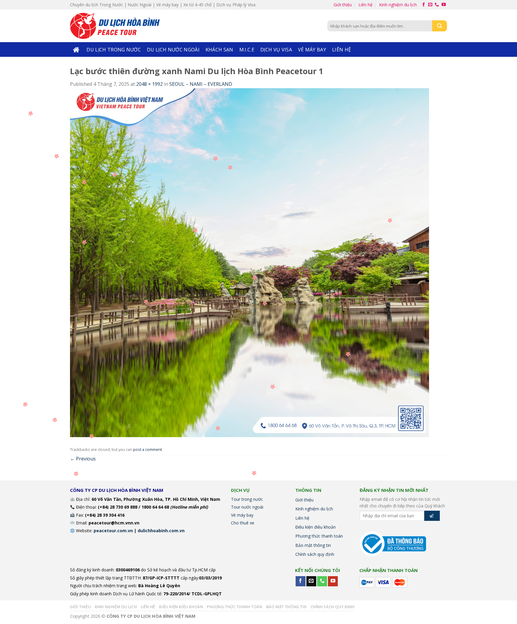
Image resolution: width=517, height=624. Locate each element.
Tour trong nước (247, 499)
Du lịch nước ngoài (173, 49)
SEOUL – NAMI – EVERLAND (200, 84)
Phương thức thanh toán (319, 536)
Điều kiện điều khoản (315, 527)
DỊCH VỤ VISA (276, 49)
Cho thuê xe (242, 523)
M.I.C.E (246, 49)
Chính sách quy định (314, 554)
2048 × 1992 (149, 84)
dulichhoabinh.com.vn (161, 530)
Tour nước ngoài (247, 507)
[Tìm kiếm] (439, 25)
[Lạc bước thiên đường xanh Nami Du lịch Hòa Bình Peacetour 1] (249, 262)
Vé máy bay (312, 49)
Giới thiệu (343, 4)
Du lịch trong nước (113, 49)
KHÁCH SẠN (219, 49)
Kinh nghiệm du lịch (398, 4)
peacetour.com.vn (113, 530)
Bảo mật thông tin (313, 545)
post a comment (147, 449)
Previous (83, 458)
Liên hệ (365, 4)
